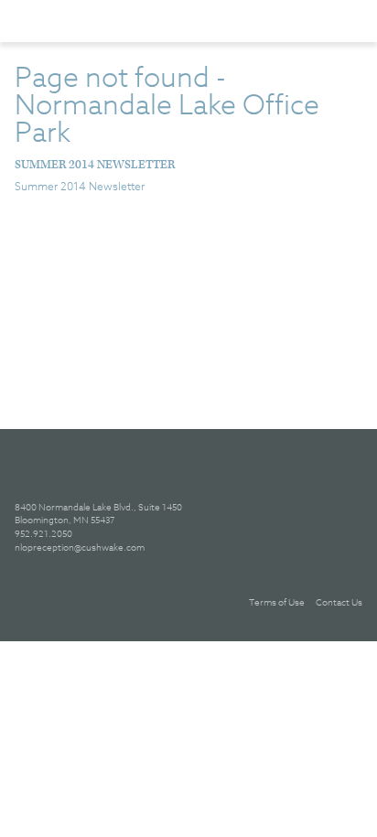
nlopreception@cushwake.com (80, 547)
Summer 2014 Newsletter (95, 165)
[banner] (109, 20)
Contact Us (339, 602)
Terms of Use (277, 602)
